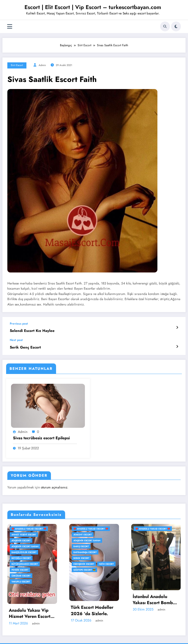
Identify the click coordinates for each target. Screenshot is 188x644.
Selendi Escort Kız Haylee (32, 330)
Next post (16, 340)
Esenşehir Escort (23, 563)
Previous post (19, 323)
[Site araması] (165, 26)
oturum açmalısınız (54, 487)
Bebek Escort (21, 558)
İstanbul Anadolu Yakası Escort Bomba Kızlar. (94, 600)
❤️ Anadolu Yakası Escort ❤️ (30, 528)
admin (42, 65)
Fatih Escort (46, 563)
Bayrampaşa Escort (25, 552)
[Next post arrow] (177, 347)
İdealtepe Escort (147, 558)
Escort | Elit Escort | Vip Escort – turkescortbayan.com (92, 7)
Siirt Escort (17, 65)
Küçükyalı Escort (147, 563)
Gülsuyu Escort (146, 552)
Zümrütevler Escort (149, 575)
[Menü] (9, 26)
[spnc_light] (176, 26)
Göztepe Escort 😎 (24, 569)
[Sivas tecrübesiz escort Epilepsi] (48, 405)
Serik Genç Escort (25, 347)
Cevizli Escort (145, 546)
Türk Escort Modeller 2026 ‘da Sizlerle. (32, 610)
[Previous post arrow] (177, 327)
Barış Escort (21, 546)
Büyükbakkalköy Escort (152, 540)
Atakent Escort (22, 534)
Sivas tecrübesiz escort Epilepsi (41, 438)
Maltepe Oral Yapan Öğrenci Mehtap (155, 606)
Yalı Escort (167, 569)
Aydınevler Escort (148, 534)
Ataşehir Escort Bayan (26, 540)
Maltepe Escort (146, 569)
